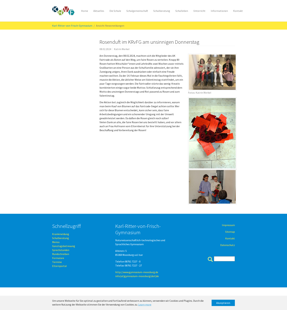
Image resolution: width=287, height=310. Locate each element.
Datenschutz (227, 245)
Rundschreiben (60, 254)
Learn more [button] (144, 304)
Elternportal (59, 266)
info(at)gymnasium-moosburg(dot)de (137, 276)
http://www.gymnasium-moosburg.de (136, 272)
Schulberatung (60, 238)
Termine (57, 262)
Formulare (58, 258)
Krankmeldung (60, 234)
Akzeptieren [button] (223, 303)
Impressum (228, 225)
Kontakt (230, 238)
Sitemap (230, 231)
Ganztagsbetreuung (63, 246)
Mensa (55, 242)
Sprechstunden (60, 250)
